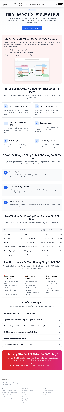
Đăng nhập (54, 4)
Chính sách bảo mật (48, 390)
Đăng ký (60, 4)
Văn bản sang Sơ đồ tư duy (9, 390)
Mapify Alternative (27, 399)
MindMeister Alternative (28, 403)
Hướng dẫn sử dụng (21, 4)
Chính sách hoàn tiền (48, 394)
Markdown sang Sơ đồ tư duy (9, 392)
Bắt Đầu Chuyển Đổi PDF (31, 28)
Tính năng (10, 4)
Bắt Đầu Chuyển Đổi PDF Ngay (19, 365)
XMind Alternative (27, 401)
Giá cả (15, 4)
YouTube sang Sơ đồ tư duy (9, 399)
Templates (33, 4)
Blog (27, 4)
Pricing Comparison (27, 396)
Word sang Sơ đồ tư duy (8, 396)
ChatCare (24, 405)
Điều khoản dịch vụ (48, 392)
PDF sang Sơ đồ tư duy (8, 394)
